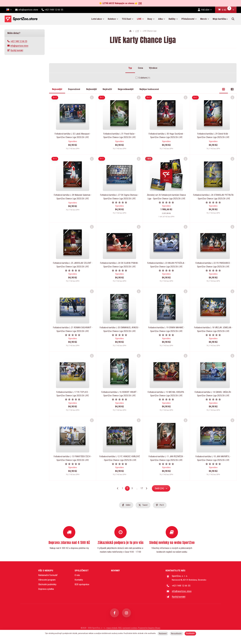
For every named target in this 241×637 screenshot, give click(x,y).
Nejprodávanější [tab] (125, 89)
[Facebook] (114, 612)
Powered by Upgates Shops (149, 628)
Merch (203, 18)
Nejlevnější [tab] (91, 89)
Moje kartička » (220, 18)
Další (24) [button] (159, 488)
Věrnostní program (47, 579)
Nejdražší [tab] (107, 89)
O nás (77, 575)
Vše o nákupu (45, 570)
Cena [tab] (140, 67)
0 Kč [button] (226, 10)
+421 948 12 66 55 (18, 41)
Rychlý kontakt (16, 50)
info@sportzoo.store (19, 45)
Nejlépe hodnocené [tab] (149, 89)
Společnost (82, 570)
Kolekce (112, 18)
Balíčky (172, 18)
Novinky (115, 570)
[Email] (168, 591)
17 (142, 488)
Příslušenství (187, 18)
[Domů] (21, 18)
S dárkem (144, 77)
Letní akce (96, 18)
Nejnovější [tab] (57, 89)
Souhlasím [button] (190, 633)
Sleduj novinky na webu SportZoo (172, 542)
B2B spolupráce (82, 584)
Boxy (149, 18)
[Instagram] (126, 612)
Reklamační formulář (47, 575)
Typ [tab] (130, 67)
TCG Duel (126, 18)
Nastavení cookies (129, 628)
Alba (160, 18)
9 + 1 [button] (55, 97)
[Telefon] (168, 585)
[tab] (223, 89)
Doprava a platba (46, 589)
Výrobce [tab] (153, 67)
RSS (120, 628)
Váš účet (205, 9)
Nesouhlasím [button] (176, 633)
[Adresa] (168, 576)
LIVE (139, 18)
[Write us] (168, 596)
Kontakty (79, 579)
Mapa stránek (111, 628)
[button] (233, 10)
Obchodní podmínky (47, 584)
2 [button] (128, 489)
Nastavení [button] (163, 633)
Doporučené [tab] (74, 89)
